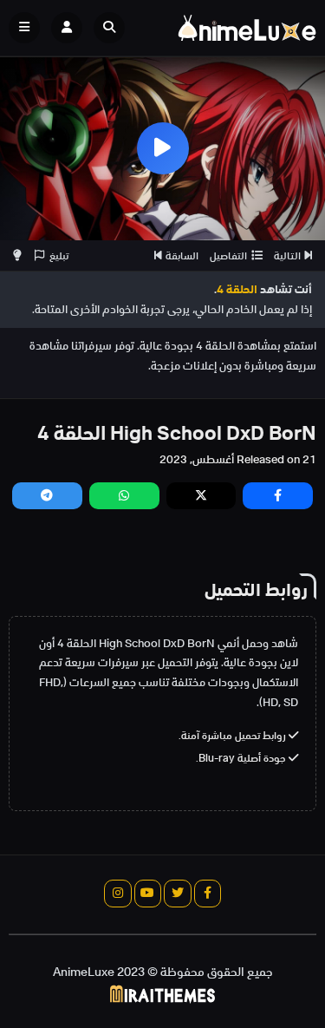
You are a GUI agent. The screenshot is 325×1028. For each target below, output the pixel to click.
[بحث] (109, 27)
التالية (287, 255)
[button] (113, 27)
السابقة (182, 255)
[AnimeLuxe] (247, 28)
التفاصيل (228, 255)
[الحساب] (66, 27)
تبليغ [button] (58, 255)
